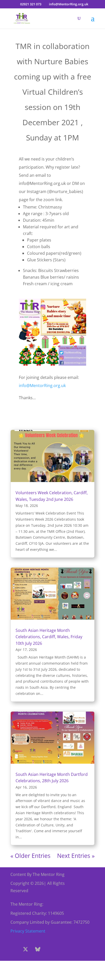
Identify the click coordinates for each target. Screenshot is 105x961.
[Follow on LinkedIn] (74, 949)
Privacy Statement (27, 931)
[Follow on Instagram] (50, 949)
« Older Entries (30, 856)
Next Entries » (76, 856)
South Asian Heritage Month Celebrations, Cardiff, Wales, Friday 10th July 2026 (49, 637)
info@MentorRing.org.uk (42, 385)
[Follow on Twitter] (25, 949)
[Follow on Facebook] (13, 949)
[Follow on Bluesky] (38, 949)
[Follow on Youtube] (62, 949)
